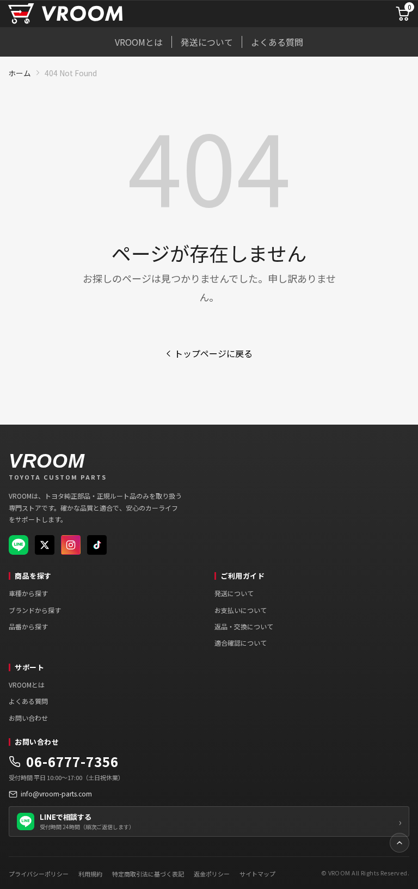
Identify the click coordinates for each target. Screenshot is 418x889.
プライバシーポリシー (39, 873)
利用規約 (90, 873)
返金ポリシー (212, 873)
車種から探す (28, 593)
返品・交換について (243, 626)
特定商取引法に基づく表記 (148, 873)
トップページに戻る (213, 353)
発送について (207, 41)
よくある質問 (277, 41)
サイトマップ (257, 873)
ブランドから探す (35, 610)
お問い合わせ (28, 717)
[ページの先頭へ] (399, 843)
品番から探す (28, 626)
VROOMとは (139, 41)
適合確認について (240, 642)
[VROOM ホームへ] (65, 13)
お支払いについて (240, 610)
